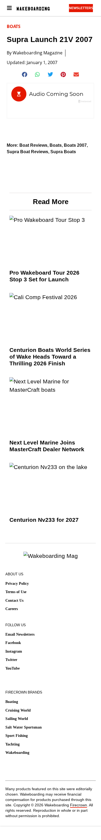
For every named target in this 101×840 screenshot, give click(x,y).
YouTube (12, 668)
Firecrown (78, 805)
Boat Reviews (33, 145)
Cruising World (18, 710)
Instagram (13, 651)
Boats (13, 26)
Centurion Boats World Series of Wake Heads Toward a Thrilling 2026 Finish (49, 356)
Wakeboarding (17, 753)
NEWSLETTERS (81, 8)
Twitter (11, 660)
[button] (24, 75)
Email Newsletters (19, 634)
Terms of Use (15, 592)
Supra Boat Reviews (27, 151)
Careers (11, 609)
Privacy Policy (17, 584)
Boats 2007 (75, 145)
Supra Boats (63, 151)
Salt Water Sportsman (23, 727)
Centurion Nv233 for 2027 (44, 520)
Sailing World (16, 719)
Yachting (12, 744)
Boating (11, 702)
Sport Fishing (16, 736)
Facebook (13, 643)
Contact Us (14, 600)
